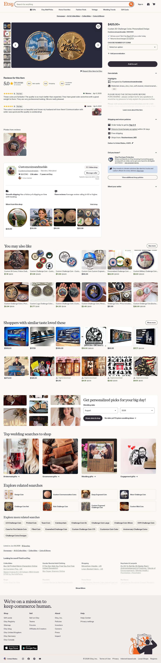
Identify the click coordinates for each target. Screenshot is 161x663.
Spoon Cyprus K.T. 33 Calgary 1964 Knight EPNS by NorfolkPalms (21, 573)
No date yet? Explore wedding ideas (120, 418)
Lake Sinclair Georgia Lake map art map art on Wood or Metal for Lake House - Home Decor (100, 584)
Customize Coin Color (110, 530)
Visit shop (93, 204)
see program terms (132, 163)
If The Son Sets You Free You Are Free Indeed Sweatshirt (58, 567)
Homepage (61, 16)
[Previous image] (15, 45)
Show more (151, 323)
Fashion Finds (81, 10)
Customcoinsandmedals (117, 32)
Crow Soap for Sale (12, 582)
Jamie (89, 106)
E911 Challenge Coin (147, 524)
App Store (12, 647)
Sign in (140, 4)
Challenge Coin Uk (80, 524)
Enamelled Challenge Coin (57, 530)
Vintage (95, 10)
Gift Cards (125, 10)
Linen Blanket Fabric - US (92, 569)
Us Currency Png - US (13, 569)
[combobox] (71, 4)
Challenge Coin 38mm (124, 524)
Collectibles (86, 16)
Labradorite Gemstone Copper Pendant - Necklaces (138, 583)
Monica (88, 93)
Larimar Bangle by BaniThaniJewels (58, 582)
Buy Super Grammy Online (54, 571)
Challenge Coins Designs (17, 536)
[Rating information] (19, 174)
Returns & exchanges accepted (124, 129)
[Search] (131, 4)
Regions (153, 659)
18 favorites (26, 546)
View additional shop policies (132, 177)
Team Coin (46, 524)
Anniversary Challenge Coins (136, 530)
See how (140, 171)
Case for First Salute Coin (17, 530)
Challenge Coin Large (101, 524)
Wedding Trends (109, 10)
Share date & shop (92, 418)
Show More (80, 588)
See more (152, 246)
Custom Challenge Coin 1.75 (84, 530)
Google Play (29, 647)
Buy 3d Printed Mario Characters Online (20, 566)
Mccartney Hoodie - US (91, 566)
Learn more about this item (133, 110)
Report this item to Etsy (92, 71)
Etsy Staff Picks (47, 10)
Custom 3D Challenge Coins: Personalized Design (128, 29)
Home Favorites (64, 10)
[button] (91, 173)
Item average (18, 82)
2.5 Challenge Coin (14, 524)
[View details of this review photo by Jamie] (96, 111)
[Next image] (98, 45)
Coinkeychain (62, 524)
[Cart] (154, 4)
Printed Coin (32, 524)
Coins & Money (98, 16)
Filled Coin (37, 530)
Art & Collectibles (73, 16)
